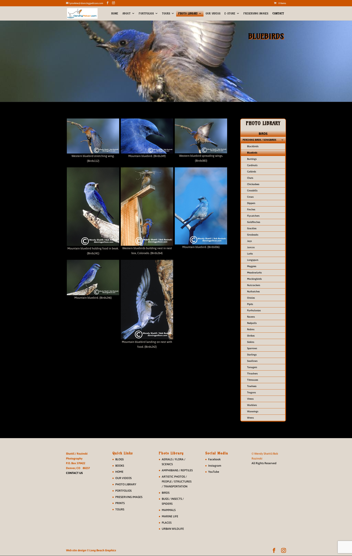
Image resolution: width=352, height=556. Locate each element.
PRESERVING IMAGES (255, 13)
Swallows (252, 361)
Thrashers (252, 373)
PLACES (167, 522)
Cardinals (252, 165)
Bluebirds (252, 152)
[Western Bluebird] (93, 136)
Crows (250, 196)
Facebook (214, 459)
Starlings (252, 354)
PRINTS (120, 503)
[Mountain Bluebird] (147, 136)
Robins (250, 329)
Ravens (251, 316)
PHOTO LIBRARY (187, 13)
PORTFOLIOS (146, 13)
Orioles (251, 297)
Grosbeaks (252, 234)
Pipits (250, 304)
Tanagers (252, 367)
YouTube (213, 471)
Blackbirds (252, 146)
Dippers (251, 203)
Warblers (252, 405)
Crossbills (252, 190)
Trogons (251, 392)
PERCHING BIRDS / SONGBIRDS (259, 139)
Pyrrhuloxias (254, 310)
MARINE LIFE (170, 516)
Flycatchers (253, 215)
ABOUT (126, 13)
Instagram (214, 465)
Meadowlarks (254, 272)
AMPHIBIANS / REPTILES (177, 470)
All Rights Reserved (264, 463)
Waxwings (252, 411)
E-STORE (229, 13)
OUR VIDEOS (213, 13)
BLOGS (119, 459)
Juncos (251, 247)
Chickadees (253, 184)
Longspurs (252, 260)
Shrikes (251, 335)
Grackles (251, 228)
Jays (249, 241)
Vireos (250, 398)
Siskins (250, 342)
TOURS (166, 13)
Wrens (250, 417)
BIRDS (263, 133)
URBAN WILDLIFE (173, 528)
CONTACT (278, 13)
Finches (251, 209)
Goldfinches (253, 222)
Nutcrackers (253, 285)
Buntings (252, 159)
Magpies (251, 266)
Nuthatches (253, 291)
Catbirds (251, 171)
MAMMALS (169, 510)
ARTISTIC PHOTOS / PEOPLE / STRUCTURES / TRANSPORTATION (176, 481)
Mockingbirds (254, 278)
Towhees (251, 386)
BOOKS (119, 465)
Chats (250, 178)
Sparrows (252, 348)
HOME (114, 13)
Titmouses (252, 379)
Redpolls (252, 323)
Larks (250, 253)
